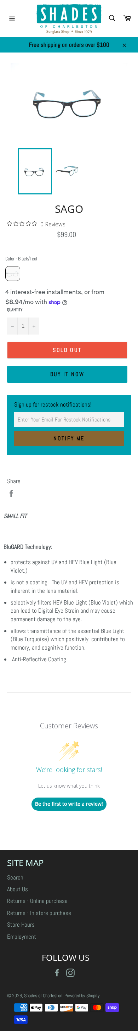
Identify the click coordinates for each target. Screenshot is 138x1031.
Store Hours (21, 924)
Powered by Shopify (82, 996)
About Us (17, 889)
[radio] (12, 273)
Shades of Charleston (43, 996)
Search (15, 877)
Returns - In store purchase (39, 913)
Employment (21, 937)
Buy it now (67, 374)
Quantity (15, 310)
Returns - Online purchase (37, 901)
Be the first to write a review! (69, 803)
